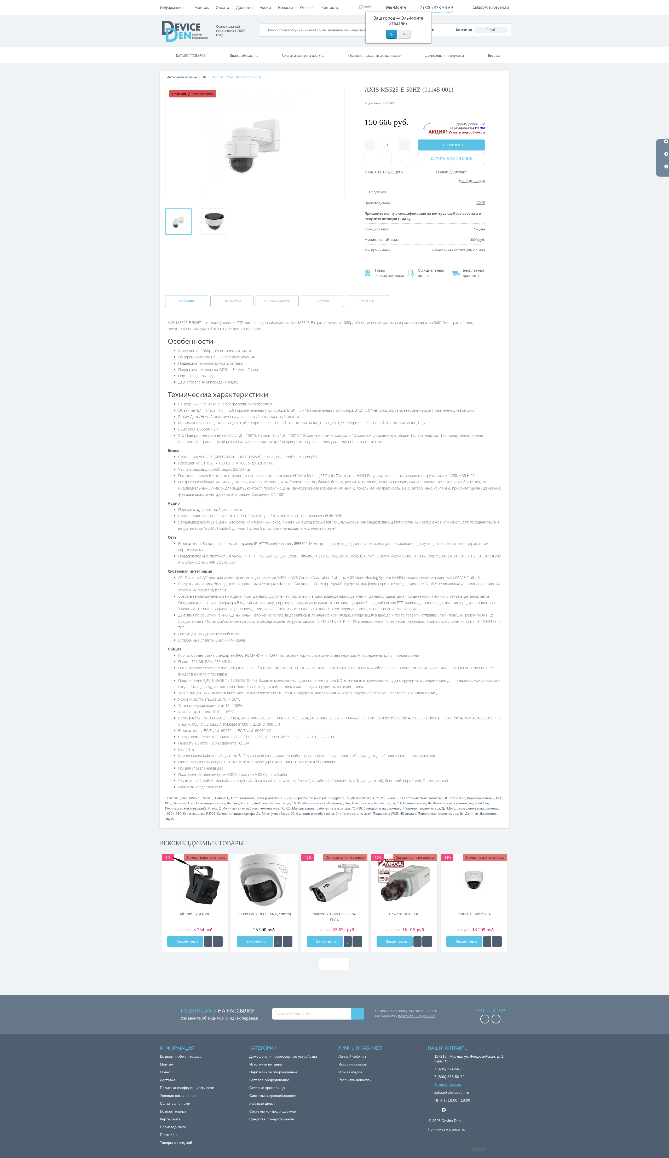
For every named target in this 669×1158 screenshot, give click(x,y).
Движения (488, 813)
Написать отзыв (472, 180)
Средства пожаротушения (271, 1119)
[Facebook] (485, 1019)
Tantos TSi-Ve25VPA (474, 913)
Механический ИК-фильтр (322, 803)
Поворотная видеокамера (438, 813)
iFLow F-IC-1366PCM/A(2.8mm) (264, 913)
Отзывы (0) (368, 301)
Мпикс (212, 808)
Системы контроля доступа (303, 55)
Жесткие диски (262, 1103)
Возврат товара (173, 1111)
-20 (288, 808)
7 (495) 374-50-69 (449, 1069)
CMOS (296, 803)
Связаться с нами (175, 1103)
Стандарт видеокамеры (382, 808)
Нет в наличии (242, 798)
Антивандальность (210, 803)
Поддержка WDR (385, 813)
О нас (165, 1072)
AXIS (177, 798)
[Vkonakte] (496, 1019)
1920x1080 (173, 813)
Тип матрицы (279, 803)
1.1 (399, 803)
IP (403, 808)
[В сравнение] (218, 941)
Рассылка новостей (355, 1080)
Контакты (330, 7)
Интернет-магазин (181, 77)
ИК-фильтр (408, 813)
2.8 (289, 798)
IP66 (212, 813)
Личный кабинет (352, 1056)
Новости (285, 7)
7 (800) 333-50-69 (436, 7)
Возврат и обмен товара (180, 1056)
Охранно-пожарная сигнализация (374, 55)
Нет (376, 798)
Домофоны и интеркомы (444, 55)
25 (347, 798)
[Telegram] (437, 1110)
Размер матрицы (269, 798)
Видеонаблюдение (244, 55)
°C (282, 808)
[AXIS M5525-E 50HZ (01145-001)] (178, 221)
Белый (379, 803)
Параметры (232, 301)
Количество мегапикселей (185, 808)
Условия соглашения (178, 1095)
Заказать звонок (448, 1085)
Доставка (244, 7)
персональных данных (416, 1016)
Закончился (187, 941)
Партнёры (168, 1135)
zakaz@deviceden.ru (491, 7)
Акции (265, 7)
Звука (169, 819)
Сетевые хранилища (267, 1088)
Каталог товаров (191, 55)
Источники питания (265, 1064)
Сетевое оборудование (269, 1080)
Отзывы (307, 7)
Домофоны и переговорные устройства (283, 1056)
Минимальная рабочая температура (250, 808)
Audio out (261, 803)
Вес (388, 803)
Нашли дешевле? (451, 171)
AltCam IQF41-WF (195, 913)
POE (499, 798)
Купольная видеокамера (236, 813)
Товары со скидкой (176, 1142)
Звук (235, 803)
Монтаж (201, 7)
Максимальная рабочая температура (321, 808)
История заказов (352, 1064)
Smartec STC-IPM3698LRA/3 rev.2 (334, 916)
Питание (180, 803)
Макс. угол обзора (275, 813)
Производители (173, 1127)
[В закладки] (208, 941)
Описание (187, 301)
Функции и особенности (315, 813)
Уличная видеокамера (422, 808)
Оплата (222, 7)
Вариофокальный (480, 798)
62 (293, 813)
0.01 (445, 798)
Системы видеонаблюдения (273, 1095)
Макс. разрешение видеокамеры (472, 808)
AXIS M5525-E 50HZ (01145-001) (205, 798)
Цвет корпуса (362, 803)
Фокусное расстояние (450, 803)
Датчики (471, 813)
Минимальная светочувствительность (410, 798)
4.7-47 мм (482, 803)
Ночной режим (414, 803)
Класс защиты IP (195, 813)
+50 (359, 808)
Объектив (457, 798)
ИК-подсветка (361, 798)
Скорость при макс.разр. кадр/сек (318, 798)
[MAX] (446, 1108)
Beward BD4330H (404, 913)
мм (471, 803)
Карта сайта (170, 1119)
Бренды (494, 55)
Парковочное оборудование (273, 1072)
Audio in (246, 803)
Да (229, 803)
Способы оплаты (277, 301)
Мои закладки (350, 1072)
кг (394, 803)
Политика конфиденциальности (187, 1088)
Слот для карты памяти (353, 813)
